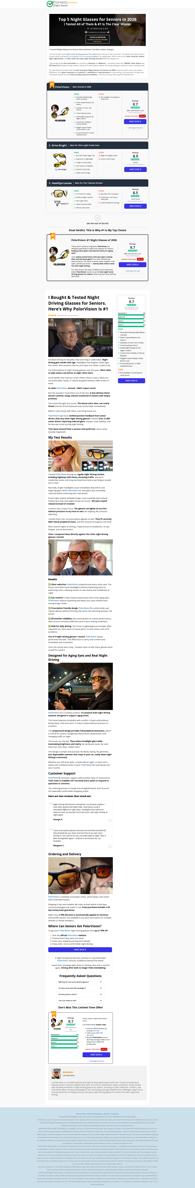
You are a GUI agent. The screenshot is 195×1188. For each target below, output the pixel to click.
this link (96, 1031)
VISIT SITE (134, 121)
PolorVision (62, 388)
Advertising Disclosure (115, 1131)
